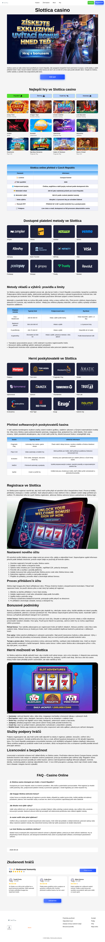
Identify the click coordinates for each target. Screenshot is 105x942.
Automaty (86, 96)
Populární (17, 96)
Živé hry (39, 96)
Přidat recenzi (88, 870)
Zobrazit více (52, 900)
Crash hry (63, 96)
